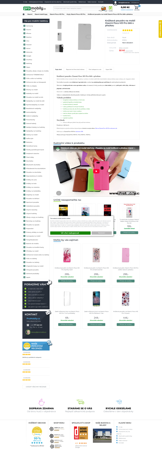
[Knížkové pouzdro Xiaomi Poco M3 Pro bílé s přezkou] (84, 37)
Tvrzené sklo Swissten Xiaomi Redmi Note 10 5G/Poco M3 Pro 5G (129, 221)
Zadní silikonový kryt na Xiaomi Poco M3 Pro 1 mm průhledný (67, 312)
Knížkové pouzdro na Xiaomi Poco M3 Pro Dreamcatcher (96, 269)
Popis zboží (58, 69)
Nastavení (101, 233)
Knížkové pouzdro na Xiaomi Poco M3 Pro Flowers (125, 312)
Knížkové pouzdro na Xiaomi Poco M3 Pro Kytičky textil (67, 269)
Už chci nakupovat (70, 233)
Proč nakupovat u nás (95, 69)
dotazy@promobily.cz (38, 332)
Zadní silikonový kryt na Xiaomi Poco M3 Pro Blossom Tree (96, 312)
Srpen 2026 (109, 69)
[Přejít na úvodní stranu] (34, 9)
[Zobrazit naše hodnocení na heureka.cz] (37, 446)
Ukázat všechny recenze (36, 387)
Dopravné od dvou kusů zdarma (75, 69)
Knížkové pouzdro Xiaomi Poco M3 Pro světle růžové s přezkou (125, 269)
